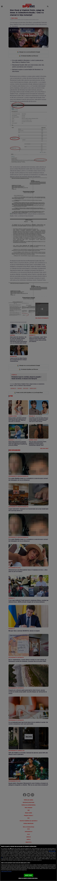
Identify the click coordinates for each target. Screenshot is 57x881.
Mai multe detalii (52, 851)
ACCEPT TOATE (28, 875)
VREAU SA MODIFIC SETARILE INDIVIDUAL (28, 878)
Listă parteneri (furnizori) (6, 871)
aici (1, 857)
